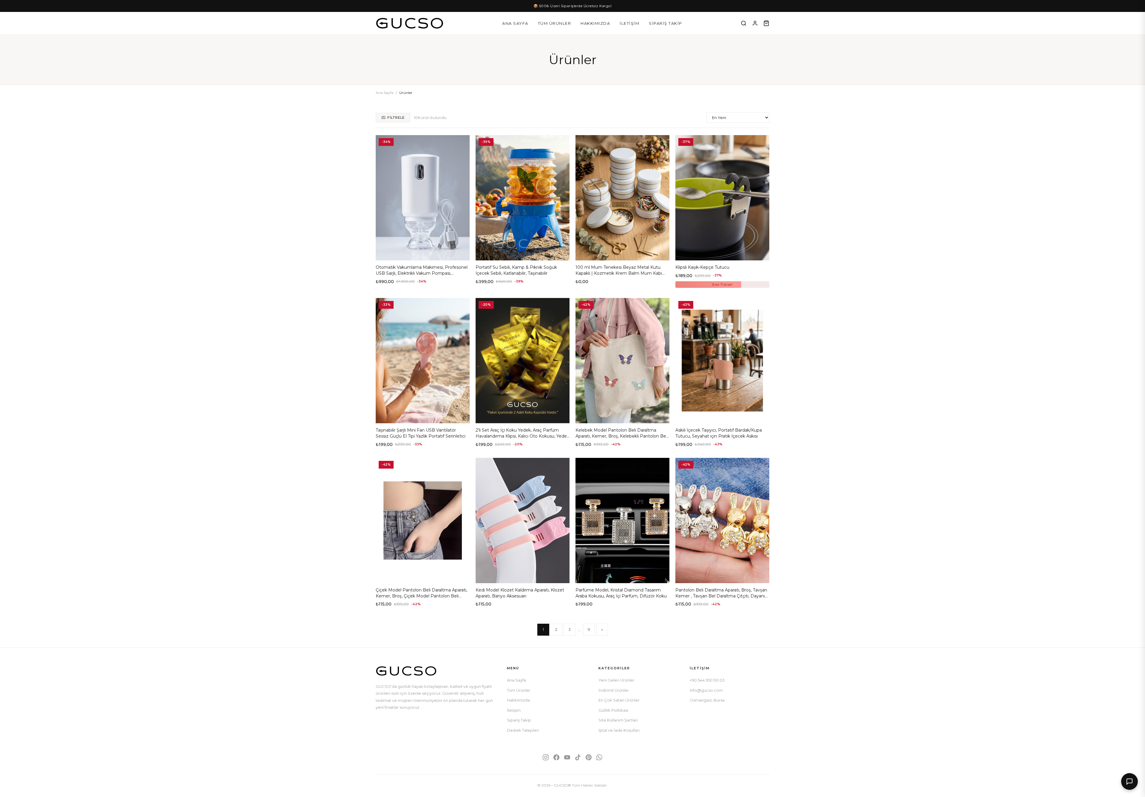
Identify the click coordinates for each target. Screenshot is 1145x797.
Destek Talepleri (523, 730)
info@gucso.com (706, 690)
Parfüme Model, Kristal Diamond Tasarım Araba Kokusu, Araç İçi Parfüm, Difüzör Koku (621, 593)
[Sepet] (766, 23)
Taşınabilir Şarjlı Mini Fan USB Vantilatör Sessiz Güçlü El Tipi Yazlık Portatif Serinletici (420, 433)
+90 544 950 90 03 (707, 680)
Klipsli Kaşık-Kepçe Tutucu (702, 267)
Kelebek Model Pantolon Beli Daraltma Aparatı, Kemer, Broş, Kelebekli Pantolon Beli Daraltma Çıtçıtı (621, 435)
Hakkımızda (595, 23)
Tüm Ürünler (554, 23)
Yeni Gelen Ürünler (616, 680)
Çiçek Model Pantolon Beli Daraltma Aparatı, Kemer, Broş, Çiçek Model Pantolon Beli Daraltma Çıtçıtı (421, 595)
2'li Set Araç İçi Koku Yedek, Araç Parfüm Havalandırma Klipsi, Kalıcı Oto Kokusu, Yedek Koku (522, 435)
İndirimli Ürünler (613, 690)
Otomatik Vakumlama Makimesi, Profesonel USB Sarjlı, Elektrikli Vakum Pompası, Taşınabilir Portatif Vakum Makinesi (422, 273)
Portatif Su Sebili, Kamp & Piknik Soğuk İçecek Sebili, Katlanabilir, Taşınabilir (516, 270)
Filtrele (396, 117)
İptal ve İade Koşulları (619, 730)
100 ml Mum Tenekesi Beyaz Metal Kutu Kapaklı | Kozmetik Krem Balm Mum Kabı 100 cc (618, 273)
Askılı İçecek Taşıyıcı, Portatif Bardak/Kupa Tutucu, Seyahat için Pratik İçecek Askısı (718, 433)
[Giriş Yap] (755, 23)
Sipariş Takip (665, 23)
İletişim (629, 23)
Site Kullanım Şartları (618, 720)
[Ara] (744, 23)
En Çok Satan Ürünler (619, 700)
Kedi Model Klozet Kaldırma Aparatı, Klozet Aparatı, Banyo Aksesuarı (520, 593)
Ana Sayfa (515, 23)
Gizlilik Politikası (613, 710)
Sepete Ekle (422, 253)
